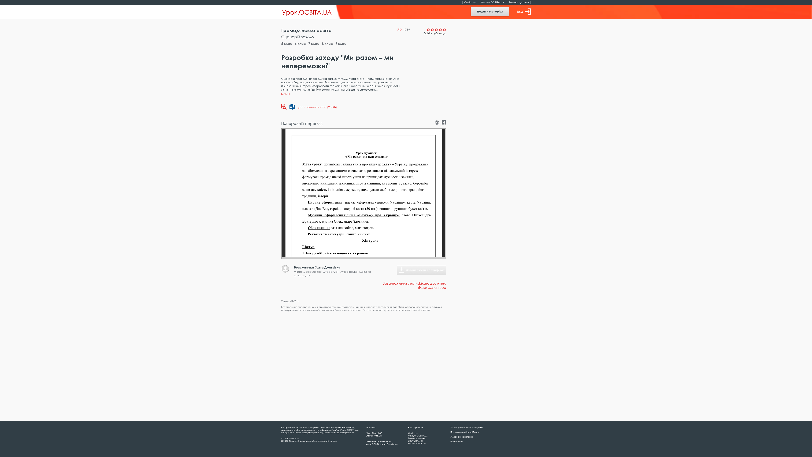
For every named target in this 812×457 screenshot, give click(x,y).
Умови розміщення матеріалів (467, 427)
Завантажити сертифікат (425, 270)
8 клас (327, 43)
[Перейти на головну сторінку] (307, 12)
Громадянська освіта (306, 30)
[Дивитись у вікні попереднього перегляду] (284, 107)
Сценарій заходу (297, 36)
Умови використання (461, 436)
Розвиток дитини (519, 2)
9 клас (340, 43)
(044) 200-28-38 (374, 433)
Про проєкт (456, 441)
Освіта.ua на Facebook (378, 441)
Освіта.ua (470, 2)
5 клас (286, 43)
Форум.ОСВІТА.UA (492, 2)
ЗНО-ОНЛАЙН (415, 440)
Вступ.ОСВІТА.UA (417, 443)
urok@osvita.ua (374, 435)
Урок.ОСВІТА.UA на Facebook (382, 444)
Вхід (520, 11)
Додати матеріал (490, 11)
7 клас (313, 43)
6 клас (300, 43)
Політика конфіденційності (464, 432)
